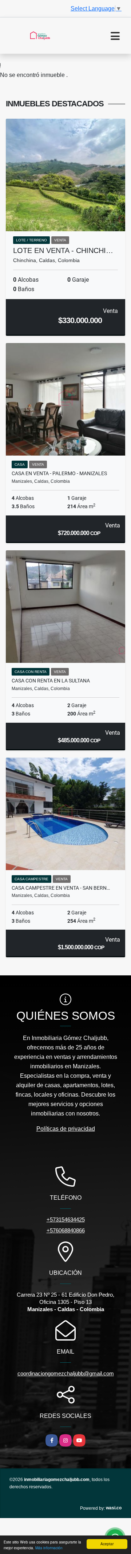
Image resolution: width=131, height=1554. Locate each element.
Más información (49, 1547)
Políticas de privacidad (65, 1129)
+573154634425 (66, 1219)
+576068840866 (66, 1230)
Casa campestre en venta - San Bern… (61, 888)
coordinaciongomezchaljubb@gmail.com (65, 1373)
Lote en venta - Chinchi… (63, 250)
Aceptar (107, 1543)
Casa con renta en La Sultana (51, 681)
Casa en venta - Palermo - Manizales (59, 473)
